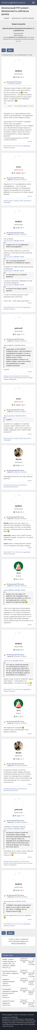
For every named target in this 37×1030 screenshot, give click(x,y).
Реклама (15, 1015)
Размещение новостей (27, 1015)
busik (7, 997)
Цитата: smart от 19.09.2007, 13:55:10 (14, 240)
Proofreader (7, 202)
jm (7, 975)
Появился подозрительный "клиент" (8, 981)
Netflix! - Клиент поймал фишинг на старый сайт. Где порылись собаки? (9, 962)
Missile (18, 459)
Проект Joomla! (18, 33)
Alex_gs (8, 967)
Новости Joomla (18, 24)
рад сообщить (18, 35)
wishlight (32, 964)
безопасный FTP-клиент (14, 82)
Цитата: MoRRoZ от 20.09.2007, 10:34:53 (14, 590)
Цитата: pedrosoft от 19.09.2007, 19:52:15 (15, 416)
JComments (27, 200)
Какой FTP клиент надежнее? (8, 1002)
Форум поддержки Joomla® (13, 3)
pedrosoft (19, 328)
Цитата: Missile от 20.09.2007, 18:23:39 (14, 828)
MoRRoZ (18, 71)
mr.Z (18, 573)
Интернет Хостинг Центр (11, 376)
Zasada (8, 1005)
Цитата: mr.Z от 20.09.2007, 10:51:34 (13, 660)
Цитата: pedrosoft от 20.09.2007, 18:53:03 (15, 901)
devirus (8, 985)
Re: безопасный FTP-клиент (15, 178)
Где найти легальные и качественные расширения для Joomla (15, 485)
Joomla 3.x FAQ (18, 200)
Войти (23, 941)
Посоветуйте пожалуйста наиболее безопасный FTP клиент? (10, 992)
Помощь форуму (7, 1015)
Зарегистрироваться (18, 943)
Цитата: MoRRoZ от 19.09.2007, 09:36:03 (14, 345)
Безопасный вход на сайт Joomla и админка (10, 972)
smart (18, 167)
